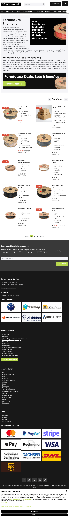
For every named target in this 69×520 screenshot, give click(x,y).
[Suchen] (43, 4)
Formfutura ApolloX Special (58, 161)
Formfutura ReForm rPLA (24, 107)
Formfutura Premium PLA (58, 134)
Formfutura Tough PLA (57, 186)
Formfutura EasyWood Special (24, 161)
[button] (62, 264)
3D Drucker (56, 60)
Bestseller (5, 415)
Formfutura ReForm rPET (24, 134)
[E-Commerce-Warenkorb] (65, 3)
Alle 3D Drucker (6, 421)
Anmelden (55, 4)
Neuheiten (5, 417)
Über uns (5, 376)
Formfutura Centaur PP (24, 209)
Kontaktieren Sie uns (8, 374)
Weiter (42, 236)
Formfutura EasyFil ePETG (24, 186)
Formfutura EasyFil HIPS (58, 209)
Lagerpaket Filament (58, 107)
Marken (4, 419)
